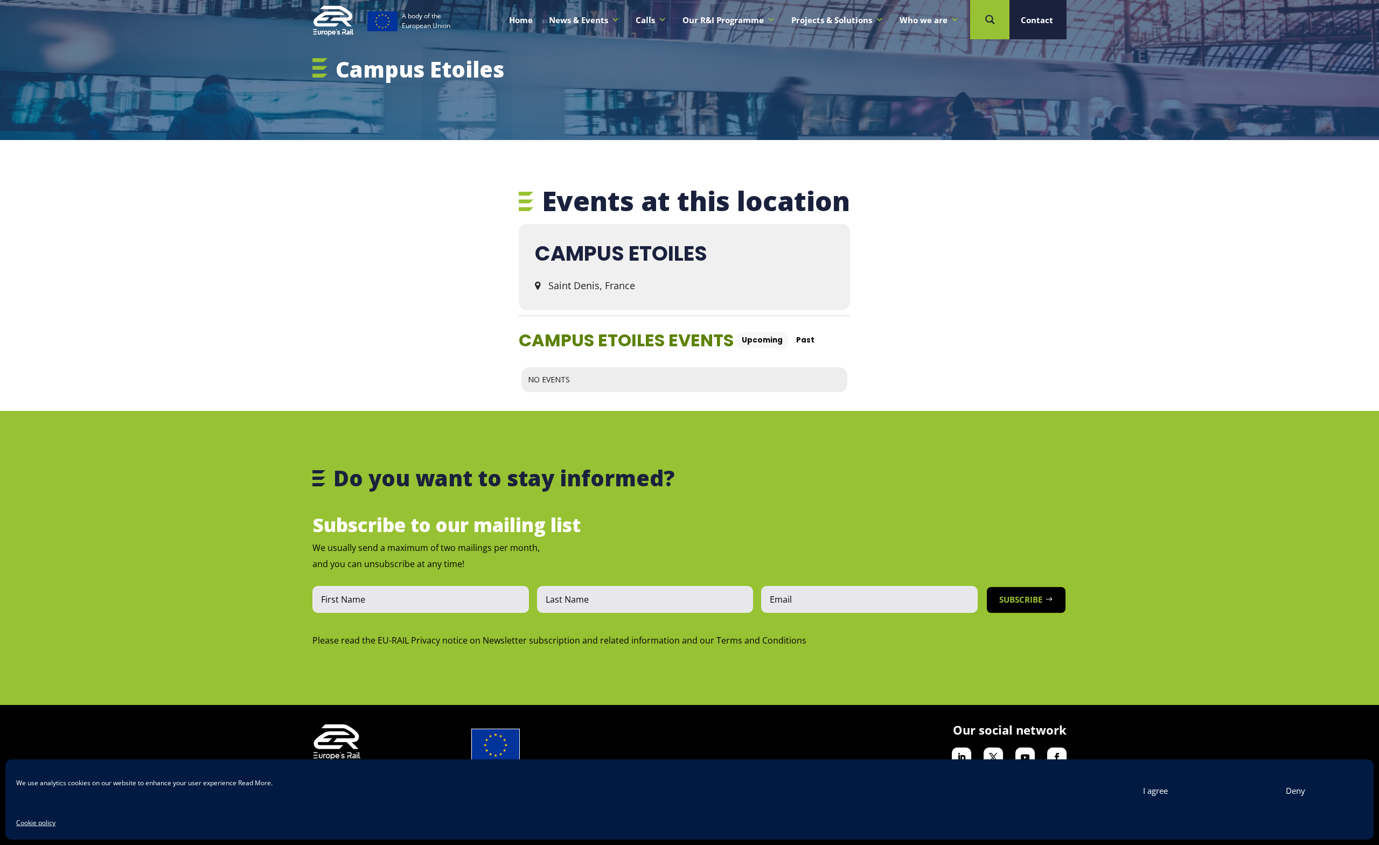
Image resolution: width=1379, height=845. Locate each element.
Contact (1037, 20)
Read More (254, 782)
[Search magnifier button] (989, 19)
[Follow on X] (993, 757)
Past (805, 340)
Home (521, 20)
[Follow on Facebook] (1057, 757)
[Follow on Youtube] (1025, 757)
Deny (1295, 790)
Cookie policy (35, 822)
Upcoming (762, 340)
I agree (1155, 790)
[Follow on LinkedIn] (961, 757)
